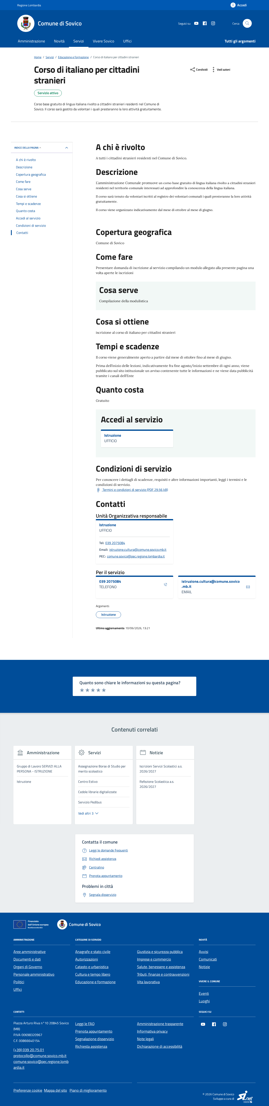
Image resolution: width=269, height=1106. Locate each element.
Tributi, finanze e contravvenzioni (163, 974)
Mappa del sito (55, 1090)
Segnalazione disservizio (94, 1039)
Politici (18, 982)
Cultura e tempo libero (92, 974)
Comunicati (208, 959)
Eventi (204, 993)
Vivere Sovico (103, 41)
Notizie (204, 967)
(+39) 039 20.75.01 (28, 1050)
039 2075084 (115, 542)
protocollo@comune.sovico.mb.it (39, 1056)
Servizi (78, 41)
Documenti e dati (27, 959)
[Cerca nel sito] (247, 23)
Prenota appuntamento (93, 1031)
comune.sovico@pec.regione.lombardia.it (136, 556)
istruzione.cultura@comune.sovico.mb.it (137, 549)
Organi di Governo (27, 967)
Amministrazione (31, 41)
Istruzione (112, 435)
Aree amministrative (29, 951)
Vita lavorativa (148, 982)
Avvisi (203, 951)
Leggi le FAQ (85, 1024)
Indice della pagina (26, 148)
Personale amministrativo (33, 974)
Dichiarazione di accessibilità (159, 1046)
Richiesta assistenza (91, 1046)
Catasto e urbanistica (91, 967)
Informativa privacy (152, 1031)
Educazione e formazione (95, 982)
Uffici (127, 41)
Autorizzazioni (86, 959)
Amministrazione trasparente (160, 1024)
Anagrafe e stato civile (92, 951)
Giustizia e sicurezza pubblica (160, 951)
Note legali (145, 1039)
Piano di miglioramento (88, 1090)
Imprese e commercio (154, 959)
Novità (59, 41)
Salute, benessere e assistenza (161, 967)
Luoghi (204, 1001)
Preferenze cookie (27, 1090)
